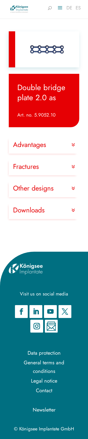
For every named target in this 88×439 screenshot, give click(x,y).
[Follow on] (51, 326)
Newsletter (44, 409)
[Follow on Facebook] (21, 311)
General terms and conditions (44, 367)
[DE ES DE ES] (19, 8)
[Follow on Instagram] (36, 326)
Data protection (44, 353)
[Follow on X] (65, 311)
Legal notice (44, 381)
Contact (44, 390)
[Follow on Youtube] (50, 311)
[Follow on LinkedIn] (35, 311)
